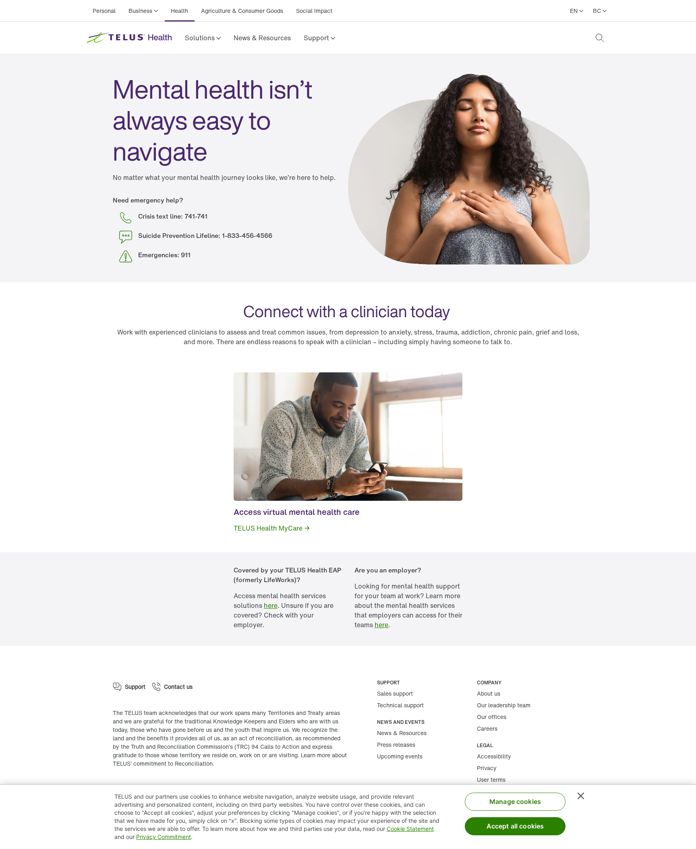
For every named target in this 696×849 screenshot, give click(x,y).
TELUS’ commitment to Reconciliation (163, 763)
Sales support (395, 693)
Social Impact (314, 10)
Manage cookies (515, 801)
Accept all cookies (515, 826)
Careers (487, 728)
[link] (262, 38)
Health (179, 10)
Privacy (487, 768)
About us (488, 693)
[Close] (581, 796)
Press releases (396, 744)
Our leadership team (503, 705)
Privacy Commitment (163, 836)
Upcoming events (400, 756)
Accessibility (494, 756)
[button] (203, 38)
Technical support (400, 705)
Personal (104, 10)
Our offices (491, 717)
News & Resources (262, 38)
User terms (491, 779)
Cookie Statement (410, 828)
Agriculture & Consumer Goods (242, 10)
